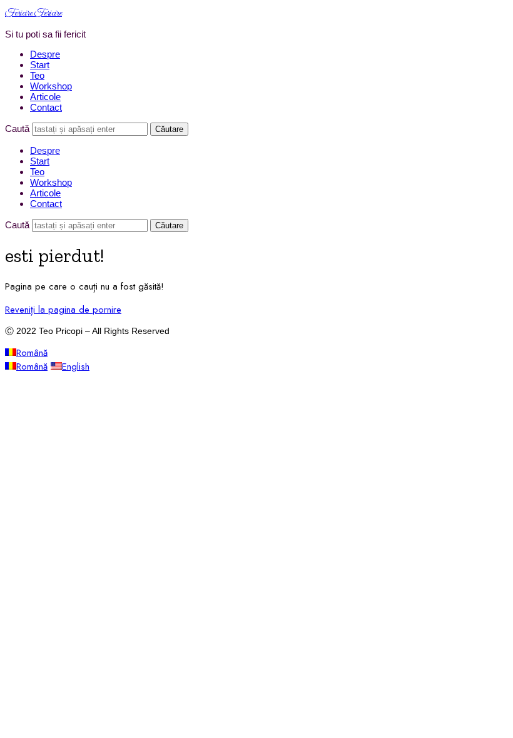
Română (32, 353)
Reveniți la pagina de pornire (63, 309)
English (75, 366)
